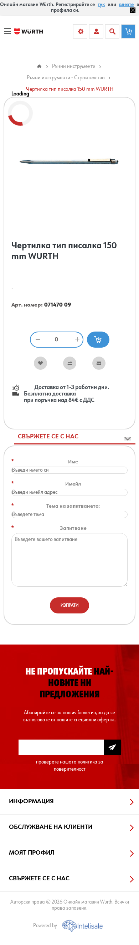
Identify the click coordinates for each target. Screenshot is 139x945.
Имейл (73, 484)
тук (101, 4)
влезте (126, 4)
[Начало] (39, 66)
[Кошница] (128, 31)
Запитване (73, 528)
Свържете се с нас (48, 436)
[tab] (74, 436)
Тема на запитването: (73, 506)
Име (73, 461)
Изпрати (69, 605)
